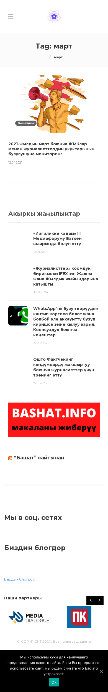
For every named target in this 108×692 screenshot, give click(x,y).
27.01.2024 (40, 343)
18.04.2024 (40, 292)
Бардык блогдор (19, 579)
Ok (54, 682)
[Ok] (101, 671)
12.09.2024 (40, 252)
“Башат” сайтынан (39, 458)
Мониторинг (25, 122)
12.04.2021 (15, 162)
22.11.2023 (40, 383)
